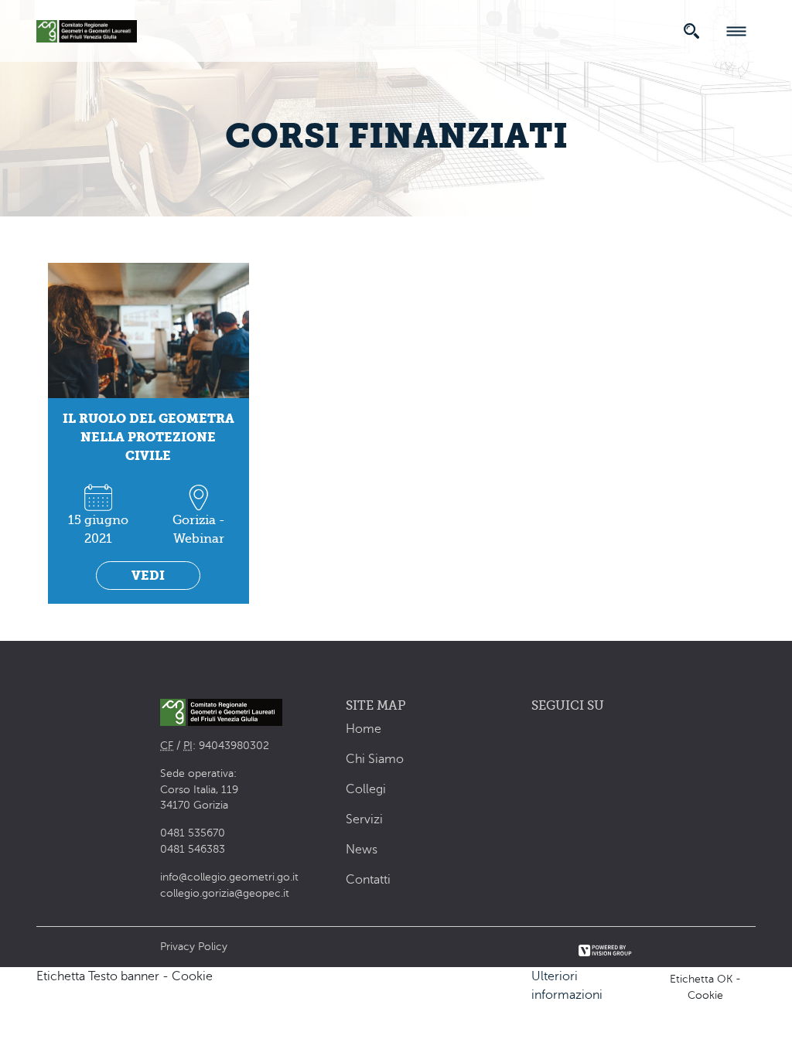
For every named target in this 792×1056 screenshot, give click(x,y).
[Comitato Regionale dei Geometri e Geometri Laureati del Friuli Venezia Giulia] (86, 29)
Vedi (148, 575)
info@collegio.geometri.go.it (229, 877)
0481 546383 (192, 849)
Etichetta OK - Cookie (705, 987)
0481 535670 (192, 833)
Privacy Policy (193, 946)
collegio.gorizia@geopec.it (224, 893)
